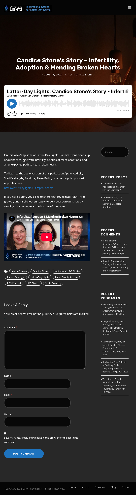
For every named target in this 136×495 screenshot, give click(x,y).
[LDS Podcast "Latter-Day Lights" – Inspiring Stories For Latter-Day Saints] (28, 6)
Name (8, 375)
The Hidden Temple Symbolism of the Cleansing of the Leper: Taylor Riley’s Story (114, 384)
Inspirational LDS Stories (67, 271)
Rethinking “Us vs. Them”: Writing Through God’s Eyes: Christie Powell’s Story (115, 309)
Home (72, 487)
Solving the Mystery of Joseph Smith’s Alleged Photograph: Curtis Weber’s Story (113, 346)
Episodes (100, 487)
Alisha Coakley (19, 271)
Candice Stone (40, 271)
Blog (113, 487)
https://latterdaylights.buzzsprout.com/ (28, 188)
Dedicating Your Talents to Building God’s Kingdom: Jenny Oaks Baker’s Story (114, 367)
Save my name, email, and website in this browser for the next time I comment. (41, 440)
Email (8, 394)
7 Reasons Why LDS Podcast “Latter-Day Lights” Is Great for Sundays (112, 202)
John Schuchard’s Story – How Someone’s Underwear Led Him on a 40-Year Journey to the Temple (114, 247)
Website (8, 414)
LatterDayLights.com (66, 277)
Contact (126, 487)
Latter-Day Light (16, 277)
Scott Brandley (53, 283)
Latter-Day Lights (40, 277)
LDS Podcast (14, 283)
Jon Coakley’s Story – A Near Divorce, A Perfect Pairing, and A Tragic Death (115, 266)
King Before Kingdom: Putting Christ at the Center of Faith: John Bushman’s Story (113, 326)
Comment (10, 327)
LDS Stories (33, 283)
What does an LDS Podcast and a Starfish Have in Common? (113, 186)
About (85, 487)
